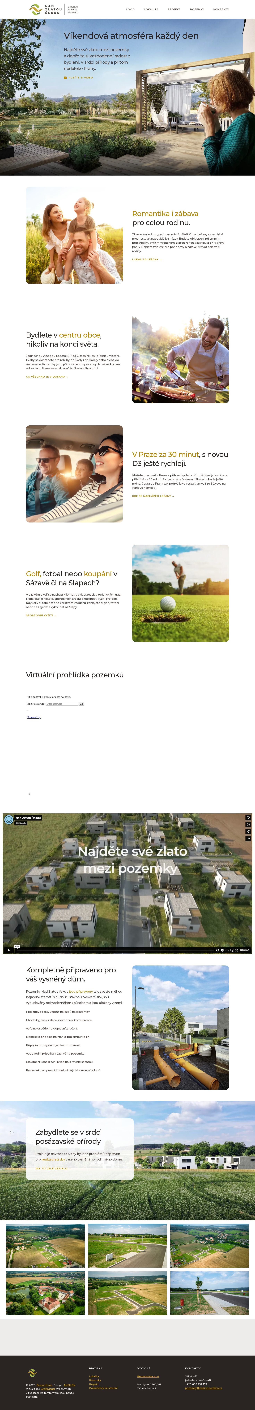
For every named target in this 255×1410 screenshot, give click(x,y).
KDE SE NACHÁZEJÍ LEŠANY (153, 496)
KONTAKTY (221, 9)
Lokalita (94, 1376)
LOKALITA (151, 9)
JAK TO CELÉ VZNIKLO (53, 1168)
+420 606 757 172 (196, 1384)
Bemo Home (44, 1385)
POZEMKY (197, 9)
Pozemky (95, 1380)
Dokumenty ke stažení (103, 1388)
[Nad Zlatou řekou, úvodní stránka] (53, 9)
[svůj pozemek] (180, 1340)
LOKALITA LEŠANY (147, 259)
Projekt (94, 1384)
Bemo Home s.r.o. (148, 1376)
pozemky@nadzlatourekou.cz (203, 1388)
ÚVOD (130, 9)
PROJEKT (174, 9)
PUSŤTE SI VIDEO (81, 77)
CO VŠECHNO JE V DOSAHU (47, 376)
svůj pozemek (140, 1344)
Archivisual (48, 1389)
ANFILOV (69, 1385)
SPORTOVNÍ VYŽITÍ (41, 615)
